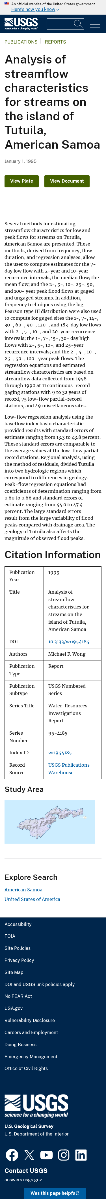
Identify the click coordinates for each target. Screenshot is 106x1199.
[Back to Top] (85, 1179)
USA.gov (14, 1008)
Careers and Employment (31, 1032)
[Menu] (95, 24)
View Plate (21, 181)
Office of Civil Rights (26, 1068)
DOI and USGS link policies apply (40, 984)
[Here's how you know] (53, 7)
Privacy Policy (19, 960)
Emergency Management (31, 1056)
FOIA (10, 936)
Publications (21, 42)
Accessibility (18, 924)
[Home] (21, 28)
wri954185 (60, 752)
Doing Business (20, 1044)
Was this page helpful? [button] (55, 1193)
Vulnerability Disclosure (30, 1020)
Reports (55, 42)
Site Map (14, 972)
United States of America (32, 899)
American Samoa (23, 890)
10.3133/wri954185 (68, 641)
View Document (67, 181)
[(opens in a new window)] (12, 1154)
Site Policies (18, 948)
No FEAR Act (18, 996)
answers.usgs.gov (23, 1179)
